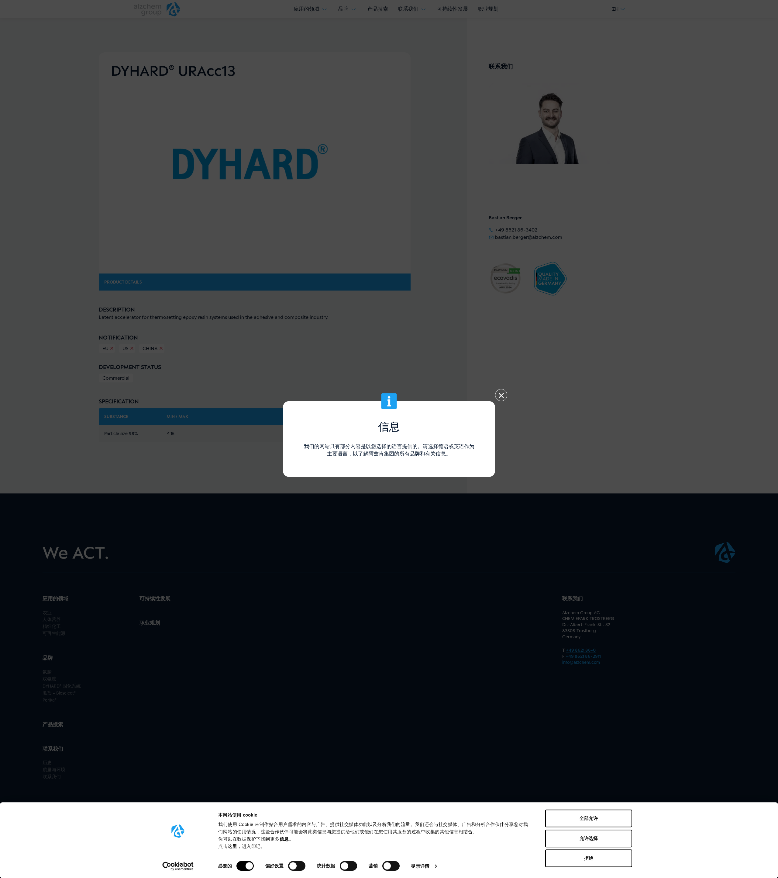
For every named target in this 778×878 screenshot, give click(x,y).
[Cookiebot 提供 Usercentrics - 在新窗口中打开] (178, 866)
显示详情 (420, 866)
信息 (284, 838)
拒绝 (588, 858)
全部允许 (589, 818)
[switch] (296, 866)
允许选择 (589, 838)
